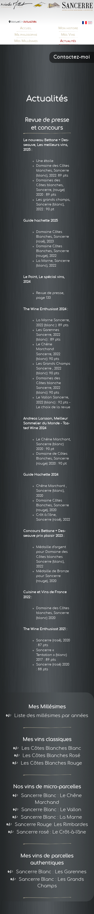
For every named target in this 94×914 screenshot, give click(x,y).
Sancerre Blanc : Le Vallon (51, 802)
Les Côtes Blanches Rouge (51, 755)
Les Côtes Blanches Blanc (51, 740)
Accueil (12, 28)
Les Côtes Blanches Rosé (51, 747)
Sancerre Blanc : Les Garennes (51, 864)
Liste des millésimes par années (51, 707)
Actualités (84, 28)
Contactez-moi (71, 49)
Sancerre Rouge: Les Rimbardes (51, 816)
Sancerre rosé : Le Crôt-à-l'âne (51, 824)
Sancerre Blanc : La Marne (51, 809)
